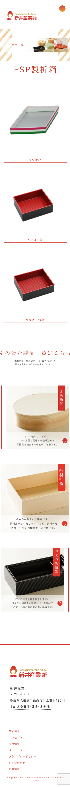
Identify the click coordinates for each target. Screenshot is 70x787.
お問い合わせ (17, 762)
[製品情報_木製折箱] (35, 421)
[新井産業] (22, 15)
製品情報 (14, 731)
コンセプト (16, 737)
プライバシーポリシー (22, 756)
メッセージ (16, 750)
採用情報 (14, 743)
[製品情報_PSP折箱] (35, 583)
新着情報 (14, 769)
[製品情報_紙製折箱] (35, 502)
